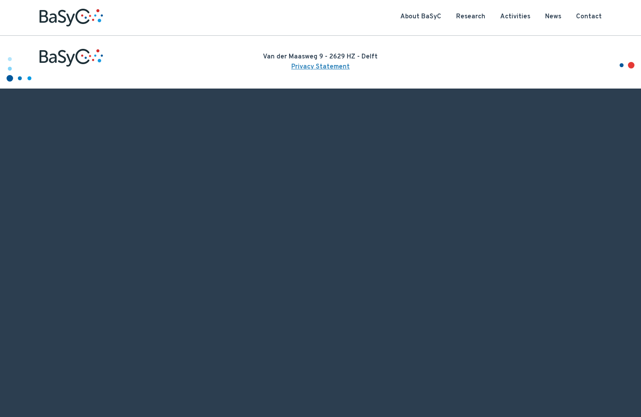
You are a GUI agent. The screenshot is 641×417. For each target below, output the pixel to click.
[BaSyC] (71, 18)
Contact (589, 17)
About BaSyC (420, 17)
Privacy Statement (320, 67)
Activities (515, 17)
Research (470, 17)
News (553, 17)
